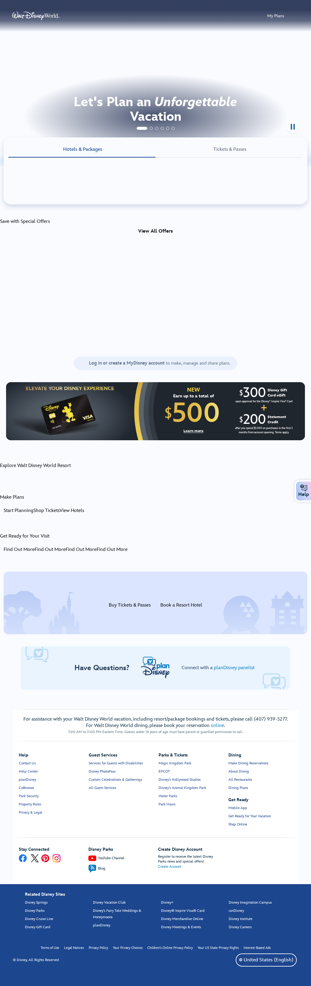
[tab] (142, 128)
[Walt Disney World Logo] (36, 16)
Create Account (169, 866)
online (217, 725)
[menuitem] (303, 488)
